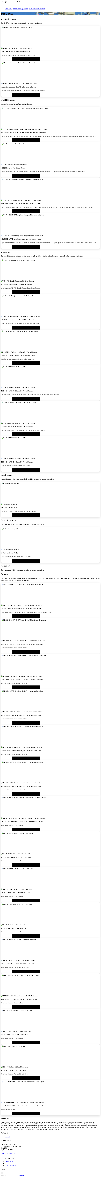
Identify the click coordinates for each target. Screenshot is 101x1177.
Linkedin (7, 1137)
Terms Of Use (9, 1161)
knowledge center (28, 9)
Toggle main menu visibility (12, 2)
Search (21, 1175)
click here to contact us (8, 1153)
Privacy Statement (10, 1165)
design (12, 9)
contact (43, 9)
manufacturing (18, 9)
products (7, 9)
